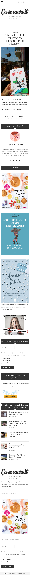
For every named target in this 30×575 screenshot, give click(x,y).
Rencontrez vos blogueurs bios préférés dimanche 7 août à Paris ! (17, 423)
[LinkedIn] (21, 2)
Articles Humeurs (7, 363)
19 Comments (20, 116)
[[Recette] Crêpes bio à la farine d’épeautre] (4, 457)
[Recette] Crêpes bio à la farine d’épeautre (17, 456)
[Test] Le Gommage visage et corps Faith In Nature (18, 413)
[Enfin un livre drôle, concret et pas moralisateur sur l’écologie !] (15, 71)
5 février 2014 (12, 416)
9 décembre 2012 (13, 459)
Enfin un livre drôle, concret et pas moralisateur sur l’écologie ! (15, 39)
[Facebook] (18, 2)
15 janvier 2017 (13, 439)
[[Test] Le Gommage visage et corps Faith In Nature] (4, 414)
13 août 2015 (12, 450)
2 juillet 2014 (15, 32)
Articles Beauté (7, 360)
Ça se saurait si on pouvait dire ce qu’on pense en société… (17, 446)
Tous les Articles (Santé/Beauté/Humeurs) (14, 355)
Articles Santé (6, 358)
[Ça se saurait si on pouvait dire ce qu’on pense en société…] (4, 446)
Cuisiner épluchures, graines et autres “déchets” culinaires (18, 434)
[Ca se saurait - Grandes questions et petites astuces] (15, 13)
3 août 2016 (12, 428)
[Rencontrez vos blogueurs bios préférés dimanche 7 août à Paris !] (4, 423)
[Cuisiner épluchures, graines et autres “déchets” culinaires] (4, 435)
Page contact (7, 486)
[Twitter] (15, 2)
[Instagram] (23, 2)
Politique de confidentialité (8, 493)
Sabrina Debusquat (16, 118)
